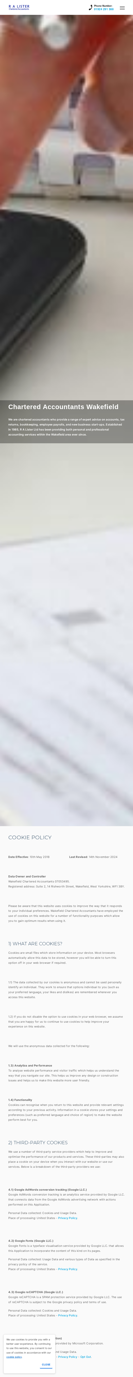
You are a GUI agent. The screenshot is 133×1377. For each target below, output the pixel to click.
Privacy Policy (67, 1218)
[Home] (20, 7)
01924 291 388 (104, 9)
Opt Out (85, 1357)
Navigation (122, 7)
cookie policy (14, 1356)
